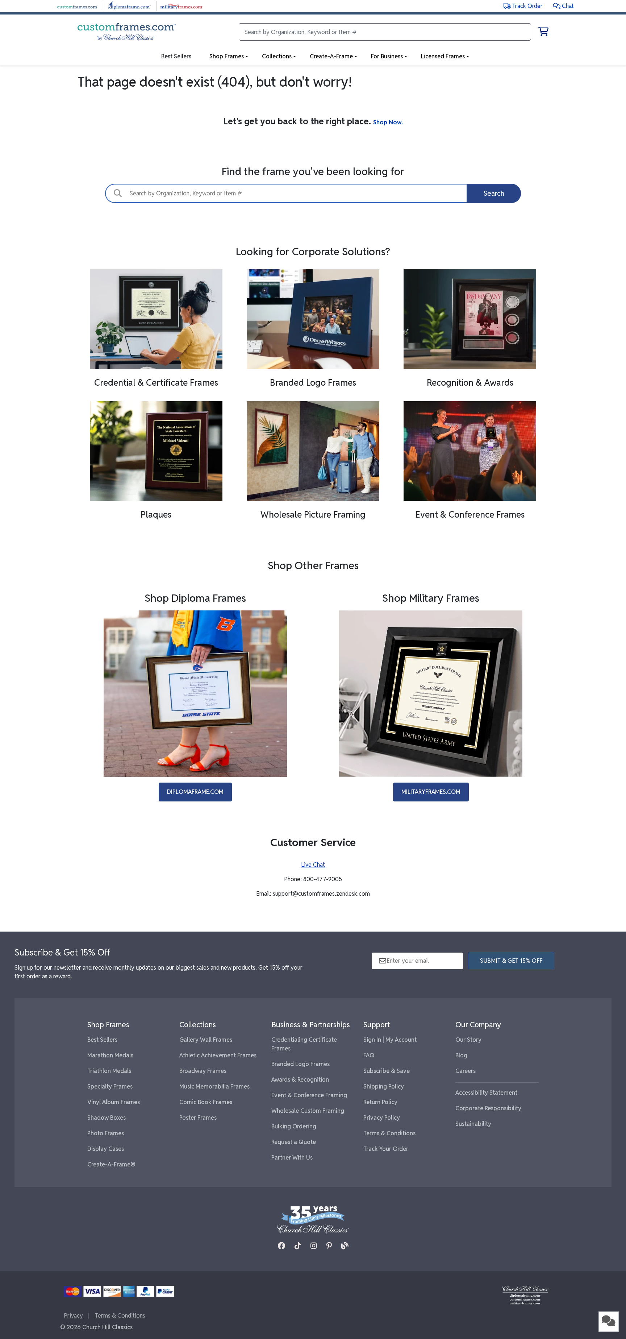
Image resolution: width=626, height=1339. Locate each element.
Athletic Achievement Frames (217, 1055)
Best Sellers (102, 1040)
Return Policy (380, 1102)
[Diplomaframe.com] (195, 693)
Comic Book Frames (205, 1102)
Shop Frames (226, 56)
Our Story (468, 1040)
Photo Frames (105, 1133)
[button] (563, 6)
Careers (465, 1071)
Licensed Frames (443, 56)
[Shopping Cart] (543, 33)
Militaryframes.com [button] (430, 792)
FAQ (369, 1055)
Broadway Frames (202, 1071)
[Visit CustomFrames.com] (77, 5)
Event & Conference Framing (309, 1095)
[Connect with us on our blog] (345, 1245)
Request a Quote (293, 1142)
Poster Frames (198, 1118)
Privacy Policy (381, 1118)
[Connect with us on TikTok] (298, 1245)
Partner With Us (292, 1157)
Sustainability (473, 1124)
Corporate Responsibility (488, 1108)
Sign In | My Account (390, 1040)
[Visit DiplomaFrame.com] (129, 5)
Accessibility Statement (486, 1093)
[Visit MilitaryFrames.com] (181, 5)
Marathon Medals (110, 1055)
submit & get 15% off (511, 961)
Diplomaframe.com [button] (195, 792)
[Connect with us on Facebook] (281, 1245)
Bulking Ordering (293, 1126)
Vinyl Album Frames (113, 1102)
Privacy (73, 1315)
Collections (277, 56)
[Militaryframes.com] (430, 693)
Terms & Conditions (389, 1133)
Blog (461, 1055)
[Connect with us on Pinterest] (329, 1245)
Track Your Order (385, 1149)
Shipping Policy (383, 1086)
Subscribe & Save (386, 1071)
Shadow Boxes (106, 1118)
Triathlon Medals (109, 1071)
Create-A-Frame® (111, 1164)
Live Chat (313, 865)
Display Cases (105, 1149)
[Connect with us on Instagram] (313, 1245)
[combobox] (313, 193)
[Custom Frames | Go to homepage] (127, 32)
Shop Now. (388, 122)
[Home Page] (525, 1295)
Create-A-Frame (331, 56)
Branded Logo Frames (300, 1064)
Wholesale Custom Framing (307, 1111)
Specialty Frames (110, 1086)
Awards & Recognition (300, 1079)
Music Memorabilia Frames (214, 1086)
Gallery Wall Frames (205, 1040)
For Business (387, 56)
